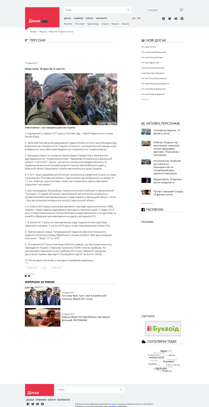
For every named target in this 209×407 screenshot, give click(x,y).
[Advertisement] (76, 52)
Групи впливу (93, 24)
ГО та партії (80, 24)
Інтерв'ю (105, 24)
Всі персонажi (147, 203)
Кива (45, 267)
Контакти (101, 18)
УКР (133, 18)
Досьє (67, 18)
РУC (139, 18)
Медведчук (32, 267)
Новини (78, 18)
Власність (68, 24)
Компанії (115, 24)
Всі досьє (145, 99)
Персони (125, 24)
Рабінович (56, 267)
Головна (33, 31)
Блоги (89, 18)
